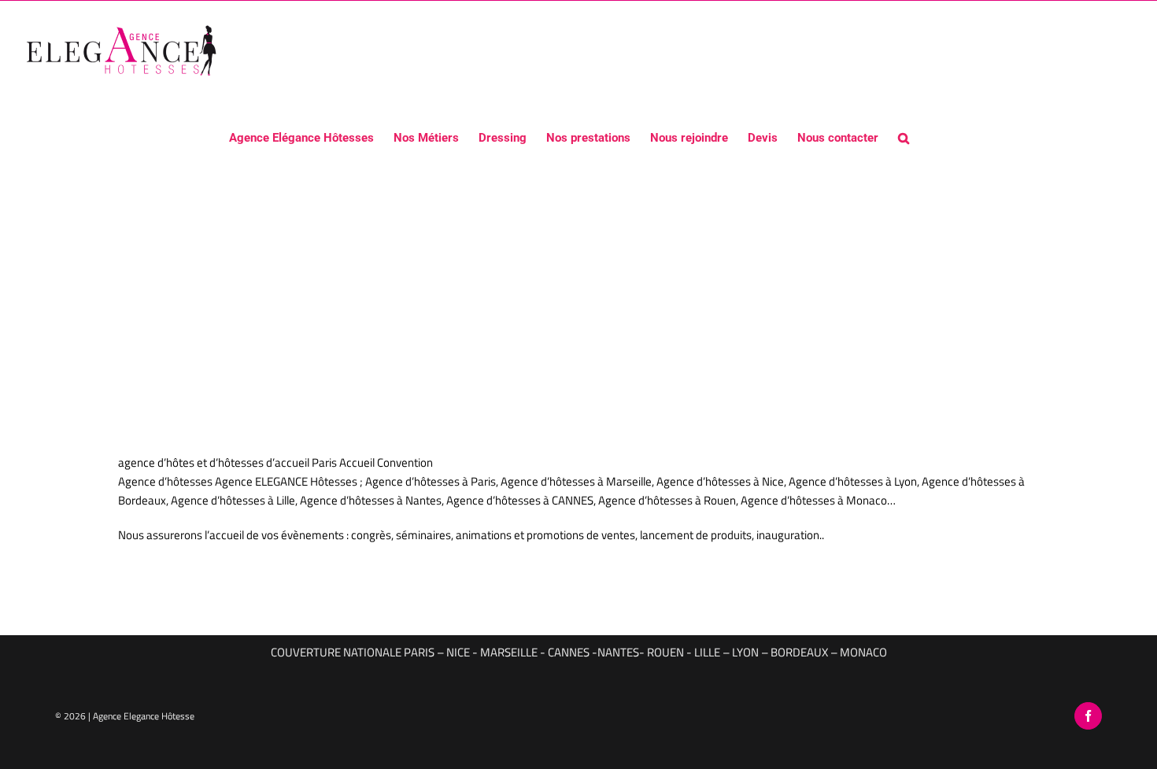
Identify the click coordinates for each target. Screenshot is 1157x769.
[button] (903, 136)
